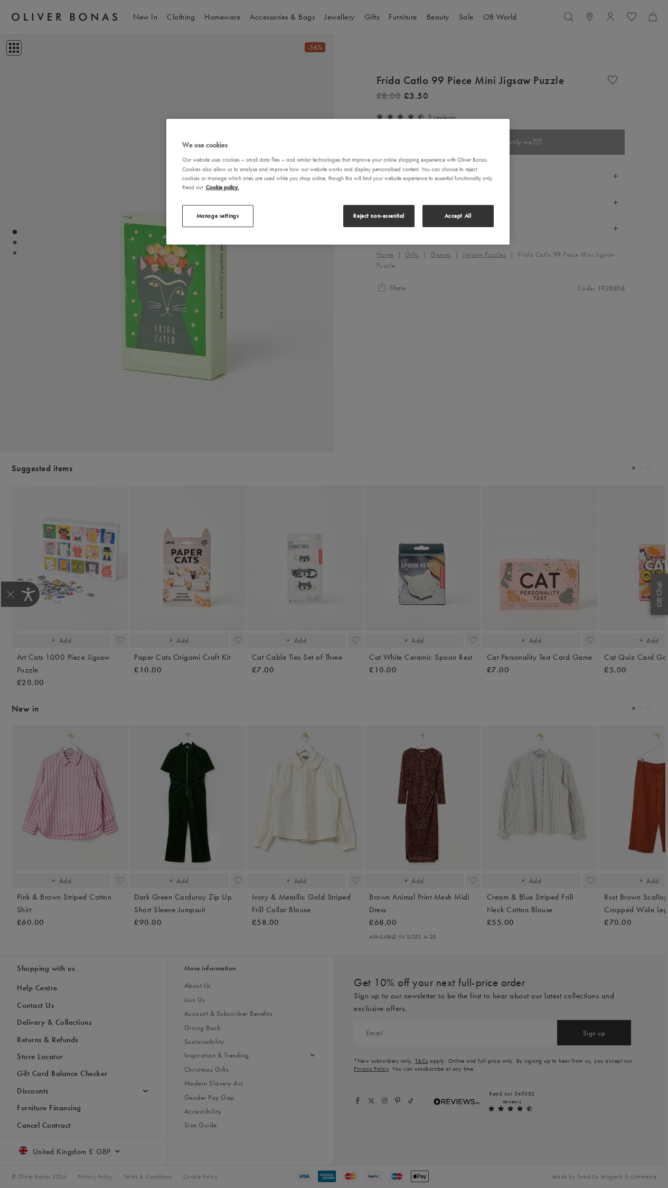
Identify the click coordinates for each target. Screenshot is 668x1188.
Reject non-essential (378, 215)
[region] (338, 182)
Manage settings (217, 215)
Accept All (458, 215)
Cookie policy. (222, 187)
